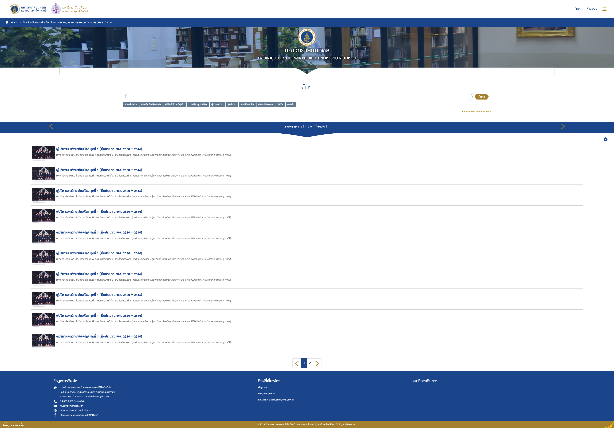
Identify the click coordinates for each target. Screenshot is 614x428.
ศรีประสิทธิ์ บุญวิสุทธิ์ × (175, 104)
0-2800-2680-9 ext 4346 (72, 401)
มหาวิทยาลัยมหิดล (266, 394)
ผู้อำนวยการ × (217, 104)
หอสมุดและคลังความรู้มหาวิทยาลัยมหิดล (276, 400)
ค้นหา (481, 96)
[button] (578, 9)
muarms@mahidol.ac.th (71, 406)
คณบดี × (291, 104)
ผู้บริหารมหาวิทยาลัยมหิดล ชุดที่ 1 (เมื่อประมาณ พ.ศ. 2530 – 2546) (99, 149)
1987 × (280, 104)
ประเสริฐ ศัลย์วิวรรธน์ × (151, 104)
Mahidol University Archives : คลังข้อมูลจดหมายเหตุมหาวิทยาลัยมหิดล (63, 22)
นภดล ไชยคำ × (131, 104)
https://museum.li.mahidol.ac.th (75, 410)
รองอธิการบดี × (247, 104)
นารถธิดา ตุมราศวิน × (198, 104)
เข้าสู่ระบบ (262, 387)
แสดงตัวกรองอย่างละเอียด (476, 111)
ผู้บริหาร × (232, 104)
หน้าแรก (14, 22)
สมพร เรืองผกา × (265, 104)
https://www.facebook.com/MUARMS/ (79, 415)
